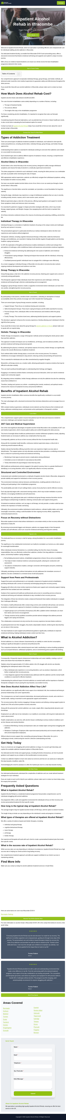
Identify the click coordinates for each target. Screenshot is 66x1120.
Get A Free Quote (33, 995)
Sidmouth (37, 1013)
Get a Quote (31, 35)
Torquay (36, 1021)
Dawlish (36, 1007)
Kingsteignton (7, 1027)
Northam (5, 1011)
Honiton (5, 1025)
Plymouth (36, 1027)
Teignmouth (37, 1016)
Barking (10, 914)
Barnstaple (4, 914)
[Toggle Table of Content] (18, 73)
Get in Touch (33, 292)
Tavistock (6, 1022)
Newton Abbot (38, 1010)
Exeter (5, 1019)
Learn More (33, 413)
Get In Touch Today (33, 68)
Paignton (36, 1030)
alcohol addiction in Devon (44, 326)
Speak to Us (33, 534)
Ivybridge (36, 1018)
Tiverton (5, 1016)
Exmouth (6, 1030)
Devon (36, 1024)
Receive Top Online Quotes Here (33, 918)
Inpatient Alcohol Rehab (20, 126)
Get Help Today (33, 769)
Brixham (36, 1032)
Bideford (5, 1014)
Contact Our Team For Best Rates (33, 132)
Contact (61, 3)
